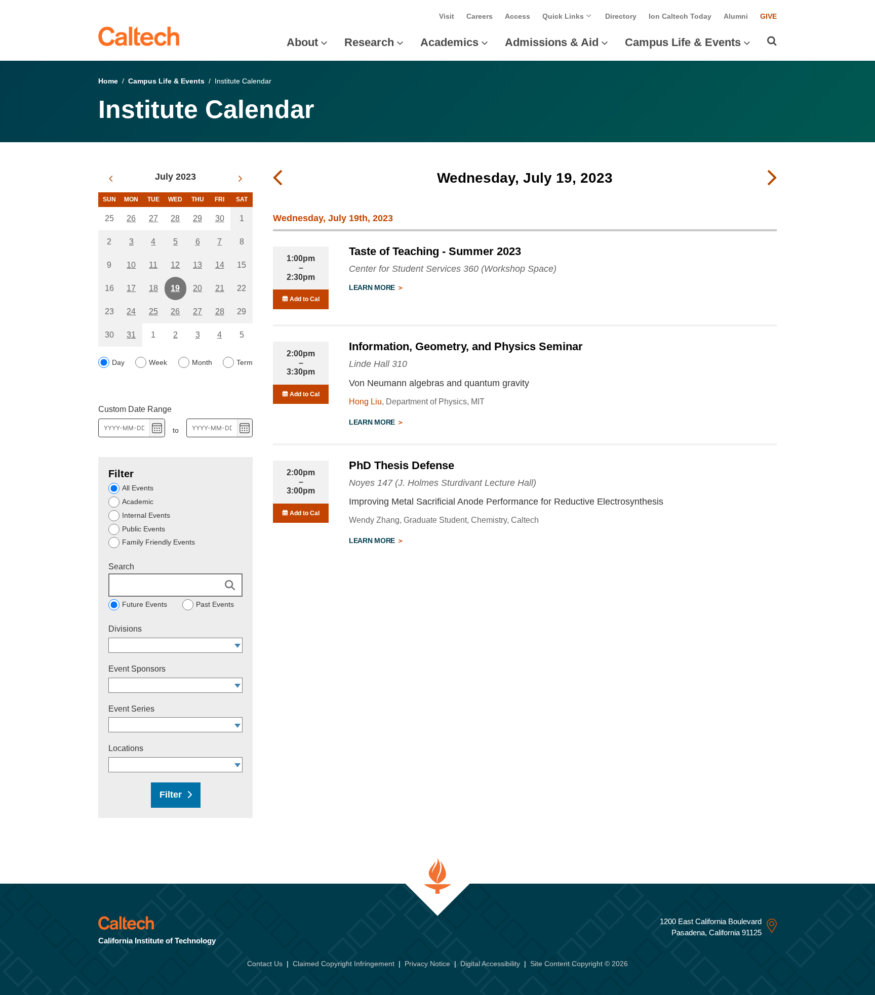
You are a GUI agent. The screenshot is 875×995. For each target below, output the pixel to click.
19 (175, 288)
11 (153, 265)
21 (219, 288)
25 (153, 311)
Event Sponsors (137, 669)
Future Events (144, 604)
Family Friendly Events (158, 542)
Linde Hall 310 (378, 364)
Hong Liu (365, 401)
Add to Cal (304, 299)
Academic (137, 502)
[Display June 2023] (110, 178)
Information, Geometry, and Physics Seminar (466, 346)
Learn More (373, 287)
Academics (449, 42)
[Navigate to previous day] (277, 178)
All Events (137, 488)
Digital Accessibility (490, 964)
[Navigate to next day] (772, 178)
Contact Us (265, 964)
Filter (171, 795)
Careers (479, 16)
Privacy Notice (427, 964)
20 (197, 288)
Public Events (143, 529)
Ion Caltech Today (680, 16)
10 (131, 265)
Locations (125, 748)
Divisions (125, 629)
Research (369, 42)
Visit (446, 16)
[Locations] (238, 764)
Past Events (215, 604)
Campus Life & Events (683, 42)
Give (768, 16)
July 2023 (175, 177)
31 (131, 334)
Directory (621, 16)
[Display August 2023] (240, 178)
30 (219, 218)
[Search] (772, 41)
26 (131, 218)
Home (108, 81)
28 (175, 218)
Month (202, 362)
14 (219, 265)
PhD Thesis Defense (401, 465)
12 (175, 265)
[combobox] (170, 645)
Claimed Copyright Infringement (343, 964)
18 (153, 288)
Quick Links (564, 16)
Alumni (736, 16)
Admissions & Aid (552, 42)
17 (131, 288)
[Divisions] (238, 645)
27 (153, 218)
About (302, 42)
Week (158, 362)
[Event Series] (238, 724)
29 (197, 218)
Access (517, 16)
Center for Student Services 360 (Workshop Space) (452, 269)
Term (244, 362)
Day (118, 362)
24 (131, 311)
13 (197, 265)
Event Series (131, 708)
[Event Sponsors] (238, 685)
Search (121, 566)
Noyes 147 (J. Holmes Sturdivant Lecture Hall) (442, 483)
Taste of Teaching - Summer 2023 (435, 251)
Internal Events (146, 515)
